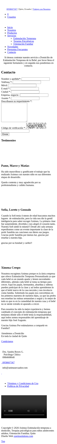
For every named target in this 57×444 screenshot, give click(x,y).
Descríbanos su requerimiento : (16, 101)
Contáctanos (7, 341)
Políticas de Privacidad (18, 386)
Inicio (10, 27)
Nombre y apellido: (11, 79)
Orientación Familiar (23, 44)
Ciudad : (6, 91)
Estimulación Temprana (24, 38)
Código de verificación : (13, 128)
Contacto (11, 52)
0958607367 (8, 362)
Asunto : (6, 98)
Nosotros (11, 30)
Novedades (12, 46)
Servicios (11, 35)
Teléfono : (6, 82)
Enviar (5, 134)
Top (3, 441)
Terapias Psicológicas (23, 41)
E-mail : (5, 88)
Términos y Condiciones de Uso (22, 383)
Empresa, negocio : (10, 95)
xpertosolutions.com (23, 436)
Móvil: (4, 85)
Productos (12, 33)
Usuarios (11, 17)
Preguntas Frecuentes (17, 49)
